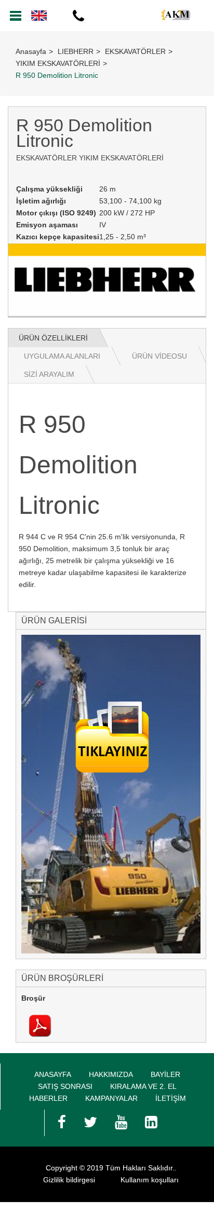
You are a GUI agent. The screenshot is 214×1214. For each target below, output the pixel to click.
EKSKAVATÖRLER (135, 51)
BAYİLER (165, 1074)
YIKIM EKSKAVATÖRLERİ (58, 63)
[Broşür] (40, 1025)
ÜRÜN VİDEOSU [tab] (159, 356)
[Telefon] (78, 15)
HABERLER (48, 1098)
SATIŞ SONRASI (65, 1086)
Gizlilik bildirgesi (69, 1180)
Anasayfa (31, 51)
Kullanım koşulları (150, 1180)
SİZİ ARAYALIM (49, 374)
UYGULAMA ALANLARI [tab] (62, 356)
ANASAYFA (52, 1074)
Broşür (33, 998)
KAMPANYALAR (111, 1098)
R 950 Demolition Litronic (57, 75)
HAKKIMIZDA (111, 1074)
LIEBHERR (75, 51)
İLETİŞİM (170, 1098)
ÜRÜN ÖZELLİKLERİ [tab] (53, 338)
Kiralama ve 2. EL (143, 1086)
